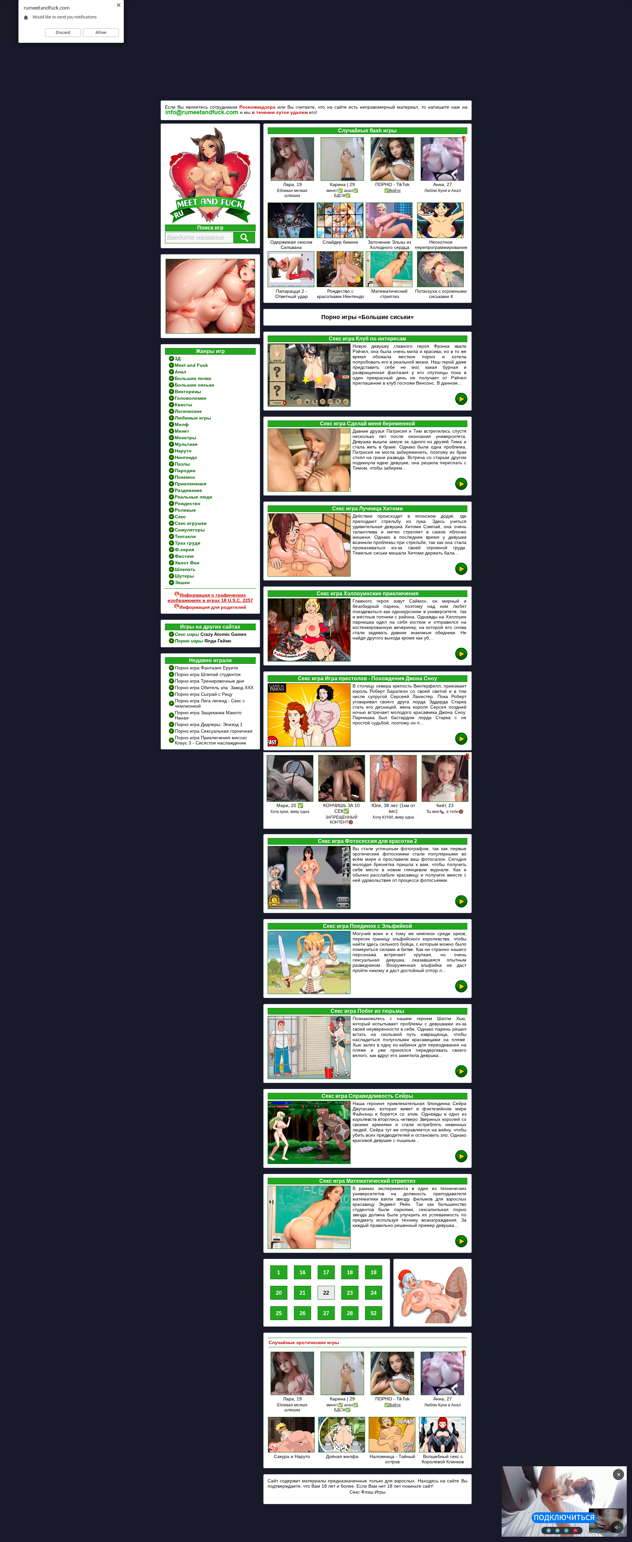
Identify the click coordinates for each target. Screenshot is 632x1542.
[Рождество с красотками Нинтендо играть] (340, 286)
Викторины (188, 391)
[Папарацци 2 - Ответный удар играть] (291, 286)
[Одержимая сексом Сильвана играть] (291, 237)
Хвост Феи (187, 562)
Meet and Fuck (191, 365)
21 (302, 1293)
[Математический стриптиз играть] (389, 286)
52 (374, 1313)
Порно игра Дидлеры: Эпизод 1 (209, 724)
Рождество (187, 503)
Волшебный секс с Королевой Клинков (443, 1459)
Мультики (186, 444)
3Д (178, 358)
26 (302, 1313)
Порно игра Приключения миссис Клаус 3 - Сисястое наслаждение (211, 740)
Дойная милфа (342, 1456)
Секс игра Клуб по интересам (367, 338)
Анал (180, 371)
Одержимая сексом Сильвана (291, 244)
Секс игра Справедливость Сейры (367, 1096)
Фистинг (184, 556)
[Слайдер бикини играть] (340, 237)
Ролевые (185, 510)
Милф (182, 424)
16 (302, 1272)
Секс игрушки (191, 523)
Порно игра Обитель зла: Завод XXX (214, 687)
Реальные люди (193, 497)
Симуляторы (190, 529)
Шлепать (185, 569)
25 (279, 1313)
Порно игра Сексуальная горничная (213, 731)
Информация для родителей (212, 607)
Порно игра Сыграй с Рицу (203, 694)
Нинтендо (186, 457)
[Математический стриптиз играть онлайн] (461, 1246)
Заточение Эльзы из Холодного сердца (389, 244)
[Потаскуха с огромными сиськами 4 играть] (440, 286)
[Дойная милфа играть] (342, 1451)
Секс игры (187, 634)
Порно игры (189, 640)
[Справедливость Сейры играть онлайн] (461, 1161)
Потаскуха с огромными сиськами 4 (441, 293)
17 (326, 1272)
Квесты (183, 404)
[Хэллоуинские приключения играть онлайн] (461, 659)
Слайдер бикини (340, 242)
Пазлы (182, 464)
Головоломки (190, 398)
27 (326, 1313)
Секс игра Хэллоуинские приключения (367, 593)
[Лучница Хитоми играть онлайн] (461, 574)
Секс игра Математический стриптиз (367, 1181)
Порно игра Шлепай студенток (208, 674)
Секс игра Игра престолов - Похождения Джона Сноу (367, 678)
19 (374, 1272)
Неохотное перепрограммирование (441, 244)
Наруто (183, 450)
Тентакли (185, 536)
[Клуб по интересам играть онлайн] (461, 404)
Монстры (185, 437)
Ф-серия (184, 549)
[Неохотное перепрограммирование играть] (440, 237)
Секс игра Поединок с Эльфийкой (367, 926)
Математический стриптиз (389, 293)
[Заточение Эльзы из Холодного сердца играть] (389, 237)
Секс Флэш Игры (367, 1492)
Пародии (185, 470)
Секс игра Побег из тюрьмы (367, 1011)
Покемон (185, 477)
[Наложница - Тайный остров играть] (392, 1451)
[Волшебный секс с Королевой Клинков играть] (442, 1451)
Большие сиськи (194, 385)
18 (350, 1272)
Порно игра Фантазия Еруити (206, 667)
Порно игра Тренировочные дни (209, 681)
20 (279, 1293)
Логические (188, 411)
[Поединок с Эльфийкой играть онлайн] (461, 991)
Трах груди (187, 543)
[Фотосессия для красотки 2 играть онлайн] (461, 906)
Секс (180, 516)
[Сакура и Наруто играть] (291, 1451)
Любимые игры (193, 417)
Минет (182, 431)
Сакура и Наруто (292, 1456)
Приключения (190, 483)
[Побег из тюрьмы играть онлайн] (461, 1076)
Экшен (182, 582)
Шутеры (184, 576)
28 (350, 1313)
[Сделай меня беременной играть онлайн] (461, 489)
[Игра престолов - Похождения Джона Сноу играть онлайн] (461, 743)
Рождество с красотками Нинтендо (340, 293)
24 (374, 1293)
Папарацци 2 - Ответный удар (291, 293)
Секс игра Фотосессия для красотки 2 (367, 841)
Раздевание (188, 490)
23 (350, 1293)
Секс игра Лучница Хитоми (367, 508)
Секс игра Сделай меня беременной (367, 423)
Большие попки (193, 378)
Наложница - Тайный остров (392, 1459)
